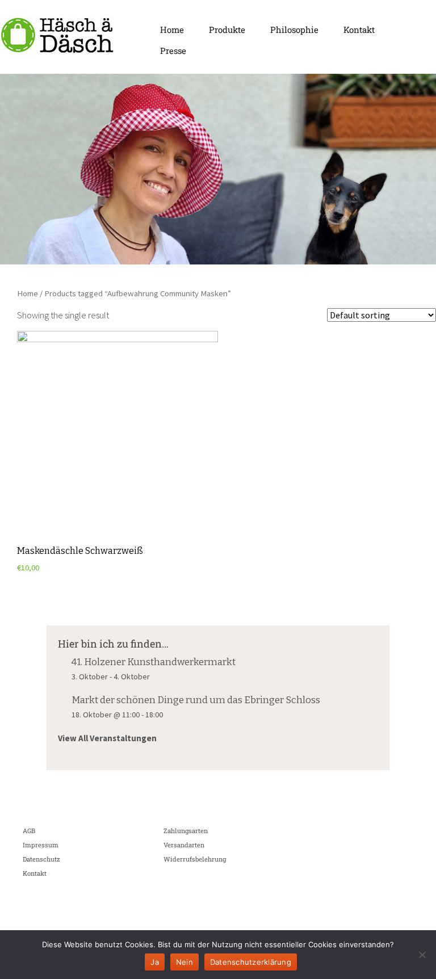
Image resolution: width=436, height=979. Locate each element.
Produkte (227, 29)
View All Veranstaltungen (107, 738)
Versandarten (184, 845)
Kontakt (359, 29)
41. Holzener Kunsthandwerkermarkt (154, 661)
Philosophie (294, 29)
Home (172, 29)
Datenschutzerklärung (250, 962)
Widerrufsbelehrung (195, 859)
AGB (29, 830)
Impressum (40, 845)
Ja (154, 962)
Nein (184, 962)
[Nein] (421, 954)
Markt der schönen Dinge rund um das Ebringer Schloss (196, 699)
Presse (173, 50)
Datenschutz (41, 859)
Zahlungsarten (186, 830)
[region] (218, 169)
